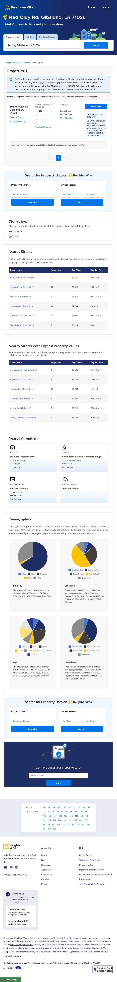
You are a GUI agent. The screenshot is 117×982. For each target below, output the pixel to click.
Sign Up (106, 7)
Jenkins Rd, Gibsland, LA (20, 296)
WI (44, 828)
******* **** (43, 119)
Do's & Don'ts (86, 855)
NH (49, 820)
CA (64, 807)
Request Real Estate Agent (104, 969)
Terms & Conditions (12, 956)
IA (54, 811)
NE (44, 820)
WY (54, 828)
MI (55, 815)
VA (78, 824)
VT (83, 824)
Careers (45, 879)
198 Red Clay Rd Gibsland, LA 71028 (19, 109)
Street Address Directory (91, 869)
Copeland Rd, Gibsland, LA (21, 398)
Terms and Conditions (90, 860)
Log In (92, 7)
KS (71, 811)
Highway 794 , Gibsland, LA (22, 379)
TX (68, 824)
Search (32, 202)
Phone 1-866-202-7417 (15, 874)
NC (82, 815)
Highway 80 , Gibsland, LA (21, 306)
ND (87, 815)
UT (73, 824)
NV (65, 820)
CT (74, 807)
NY (70, 820)
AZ (59, 807)
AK (44, 807)
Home (44, 855)
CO (69, 807)
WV (49, 828)
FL (89, 807)
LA (21, 62)
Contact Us (46, 874)
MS (71, 815)
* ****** (41, 115)
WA (88, 824)
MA (85, 811)
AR (54, 807)
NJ (54, 820)
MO (66, 815)
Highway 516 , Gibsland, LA (22, 287)
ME (50, 815)
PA (44, 824)
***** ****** (47, 111)
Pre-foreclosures (47, 37)
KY (76, 811)
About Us (46, 869)
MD (45, 815)
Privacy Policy (86, 864)
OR (85, 820)
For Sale (30, 37)
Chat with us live (16, 909)
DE (84, 807)
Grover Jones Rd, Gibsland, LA (23, 417)
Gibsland (27, 62)
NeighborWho (12, 62)
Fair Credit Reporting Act (21, 944)
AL (49, 807)
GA (44, 811)
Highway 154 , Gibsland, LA (22, 315)
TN (63, 824)
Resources (46, 864)
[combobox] (44, 45)
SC (53, 824)
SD (58, 824)
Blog (43, 860)
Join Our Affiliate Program (92, 884)
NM (60, 820)
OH (75, 820)
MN (60, 815)
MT (77, 815)
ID (58, 811)
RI (49, 824)
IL (62, 811)
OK (80, 820)
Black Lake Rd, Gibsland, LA (22, 325)
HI (49, 811)
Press (44, 884)
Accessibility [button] (9, 968)
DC (79, 807)
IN (66, 811)
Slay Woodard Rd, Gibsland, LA (23, 277)
